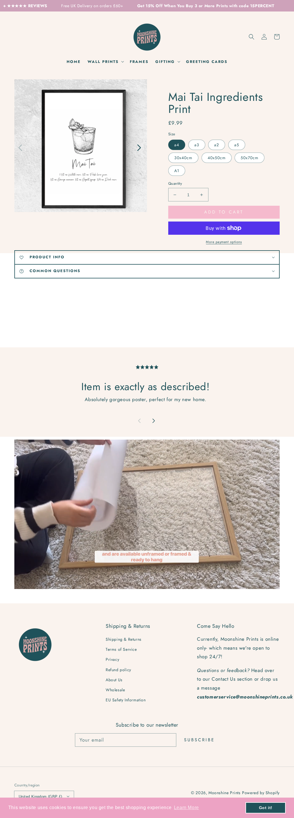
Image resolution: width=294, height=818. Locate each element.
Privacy (112, 659)
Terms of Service (121, 649)
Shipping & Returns (124, 639)
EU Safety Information (126, 700)
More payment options (224, 242)
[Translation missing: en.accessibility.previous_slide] (20, 147)
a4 (176, 145)
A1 (176, 171)
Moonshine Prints (224, 793)
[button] (251, 36)
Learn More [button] (186, 807)
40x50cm (217, 158)
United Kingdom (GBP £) (40, 796)
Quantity (175, 183)
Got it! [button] (265, 807)
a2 (216, 145)
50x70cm (249, 158)
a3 (196, 145)
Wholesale (115, 690)
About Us (114, 680)
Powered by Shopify (261, 793)
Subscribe (199, 740)
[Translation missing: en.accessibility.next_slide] (138, 147)
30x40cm (183, 158)
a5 (236, 145)
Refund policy (118, 670)
